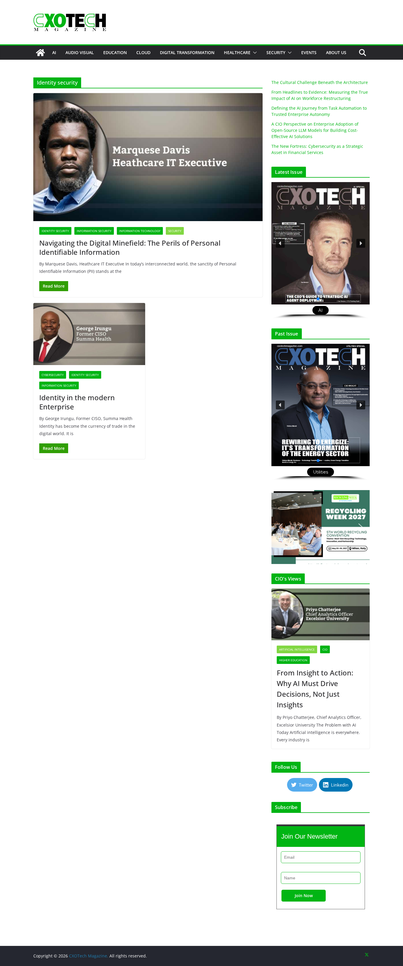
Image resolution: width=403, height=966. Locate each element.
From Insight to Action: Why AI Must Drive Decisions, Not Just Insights (315, 688)
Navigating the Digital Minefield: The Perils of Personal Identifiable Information (129, 247)
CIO (324, 649)
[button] (253, 52)
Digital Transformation (187, 52)
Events (309, 52)
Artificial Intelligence (297, 649)
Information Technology (139, 231)
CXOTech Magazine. (88, 956)
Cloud (143, 52)
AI (54, 52)
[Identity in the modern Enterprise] (89, 334)
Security (275, 52)
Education (115, 52)
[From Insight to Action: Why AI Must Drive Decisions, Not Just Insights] (320, 614)
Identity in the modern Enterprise (77, 402)
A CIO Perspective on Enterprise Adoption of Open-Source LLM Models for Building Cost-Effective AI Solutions (314, 130)
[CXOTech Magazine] (40, 53)
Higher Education (293, 660)
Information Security (94, 231)
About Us (336, 52)
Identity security (55, 231)
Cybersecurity (53, 375)
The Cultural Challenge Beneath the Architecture (319, 82)
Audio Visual (79, 52)
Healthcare (237, 52)
